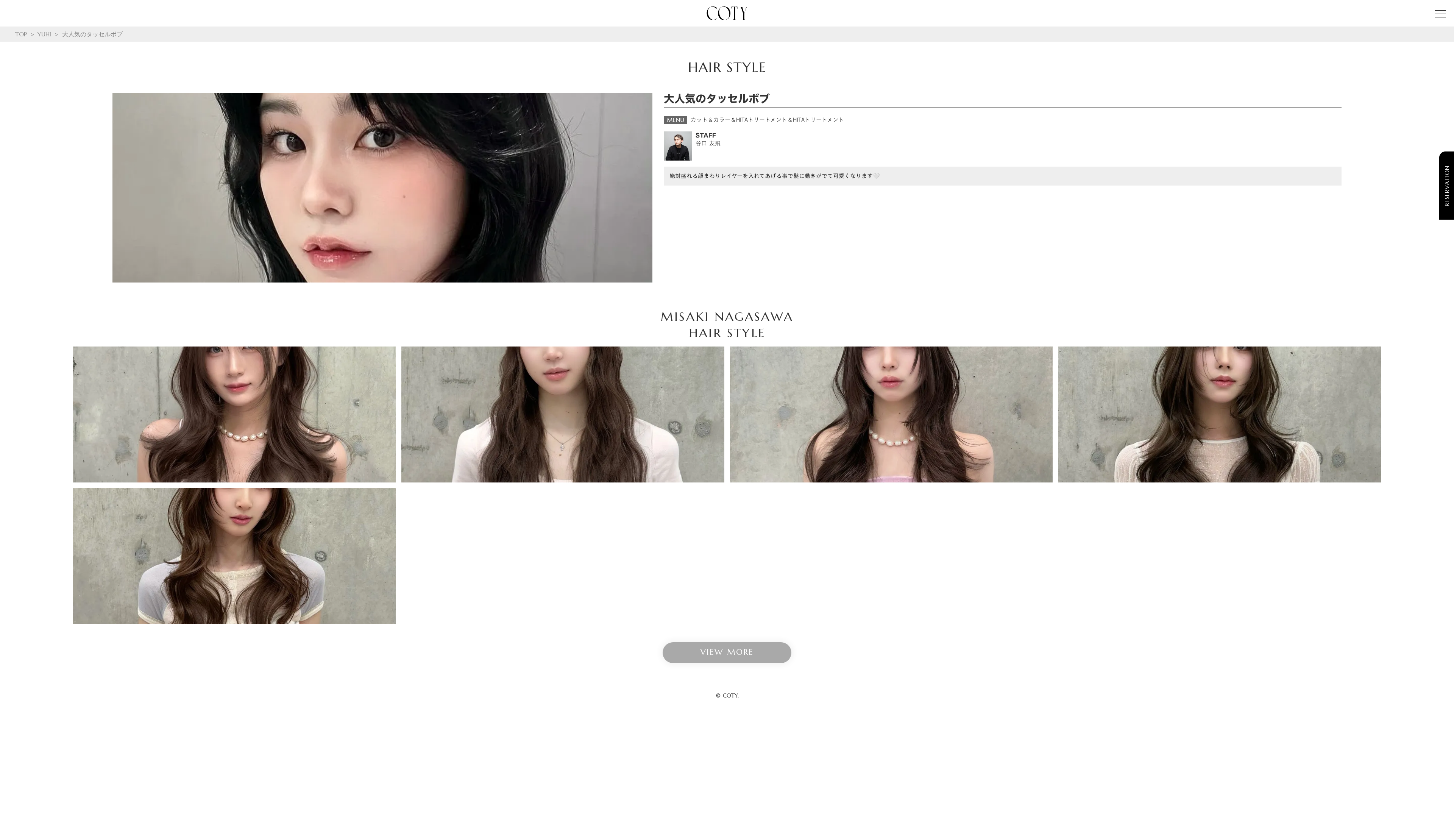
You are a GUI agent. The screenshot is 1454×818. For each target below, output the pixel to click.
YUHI (44, 34)
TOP (21, 34)
